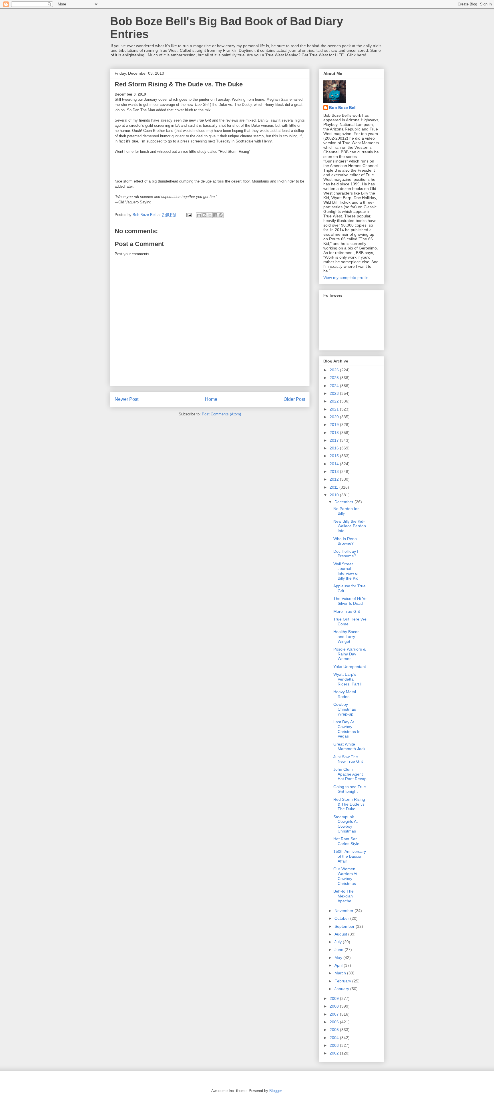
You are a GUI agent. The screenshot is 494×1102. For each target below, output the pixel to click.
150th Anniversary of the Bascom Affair (349, 856)
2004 (335, 1037)
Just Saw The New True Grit (348, 759)
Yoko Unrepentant (349, 666)
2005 (335, 1029)
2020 (335, 417)
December (344, 502)
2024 (335, 385)
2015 (335, 455)
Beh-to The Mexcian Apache (343, 896)
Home (211, 399)
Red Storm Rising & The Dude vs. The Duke (349, 804)
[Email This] (199, 215)
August (341, 934)
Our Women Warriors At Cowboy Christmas (345, 876)
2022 (335, 401)
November (344, 910)
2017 (335, 440)
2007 (335, 1014)
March (340, 973)
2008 (335, 1006)
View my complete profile (345, 277)
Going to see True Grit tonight (349, 789)
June (339, 949)
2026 (335, 370)
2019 (335, 424)
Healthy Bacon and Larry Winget (346, 636)
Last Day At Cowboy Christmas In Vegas (346, 729)
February (343, 981)
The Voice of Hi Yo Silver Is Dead (349, 601)
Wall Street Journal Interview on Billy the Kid (346, 571)
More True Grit (346, 611)
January (342, 988)
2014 (335, 463)
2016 (335, 448)
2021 (335, 409)
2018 (335, 432)
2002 (335, 1053)
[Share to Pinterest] (221, 215)
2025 (335, 377)
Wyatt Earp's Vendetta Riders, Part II (347, 679)
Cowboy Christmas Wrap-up (344, 709)
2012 (335, 479)
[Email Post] (188, 215)
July (338, 942)
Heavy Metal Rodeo (344, 694)
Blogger (275, 1091)
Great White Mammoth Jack (349, 746)
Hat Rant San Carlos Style (346, 841)
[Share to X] (210, 215)
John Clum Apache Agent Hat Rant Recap (349, 774)
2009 (335, 998)
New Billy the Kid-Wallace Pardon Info (349, 526)
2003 (335, 1045)
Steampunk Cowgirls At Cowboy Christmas (345, 823)
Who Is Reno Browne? (345, 541)
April (339, 965)
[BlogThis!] (204, 215)
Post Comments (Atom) (221, 414)
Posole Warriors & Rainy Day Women (349, 654)
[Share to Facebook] (215, 215)
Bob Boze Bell (342, 107)
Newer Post (126, 399)
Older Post (294, 399)
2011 (334, 487)
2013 (335, 471)
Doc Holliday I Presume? (345, 553)
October (342, 918)
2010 (335, 495)
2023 (335, 393)
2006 (335, 1022)
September (345, 926)
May (338, 957)
